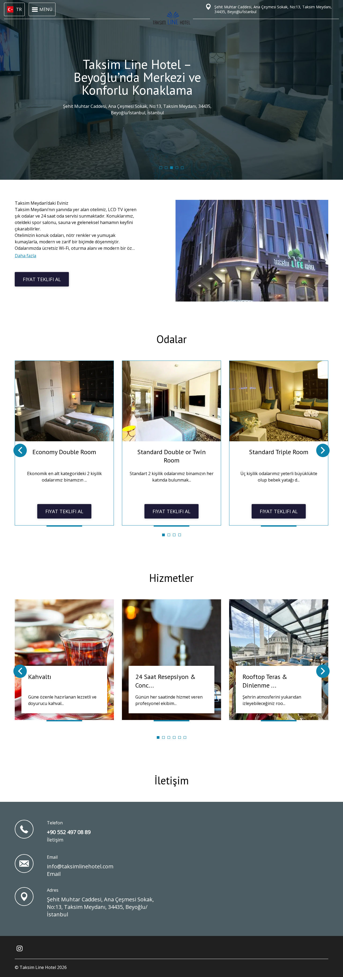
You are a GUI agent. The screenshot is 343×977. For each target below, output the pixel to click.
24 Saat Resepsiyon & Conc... (165, 681)
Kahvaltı (39, 677)
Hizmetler (171, 578)
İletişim (171, 780)
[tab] (160, 167)
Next (323, 450)
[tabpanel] (64, 443)
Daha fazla (25, 256)
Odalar (171, 339)
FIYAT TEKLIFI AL (42, 279)
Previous (20, 450)
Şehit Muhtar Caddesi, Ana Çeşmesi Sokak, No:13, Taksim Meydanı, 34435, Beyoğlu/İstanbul (100, 907)
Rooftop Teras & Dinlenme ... (265, 681)
